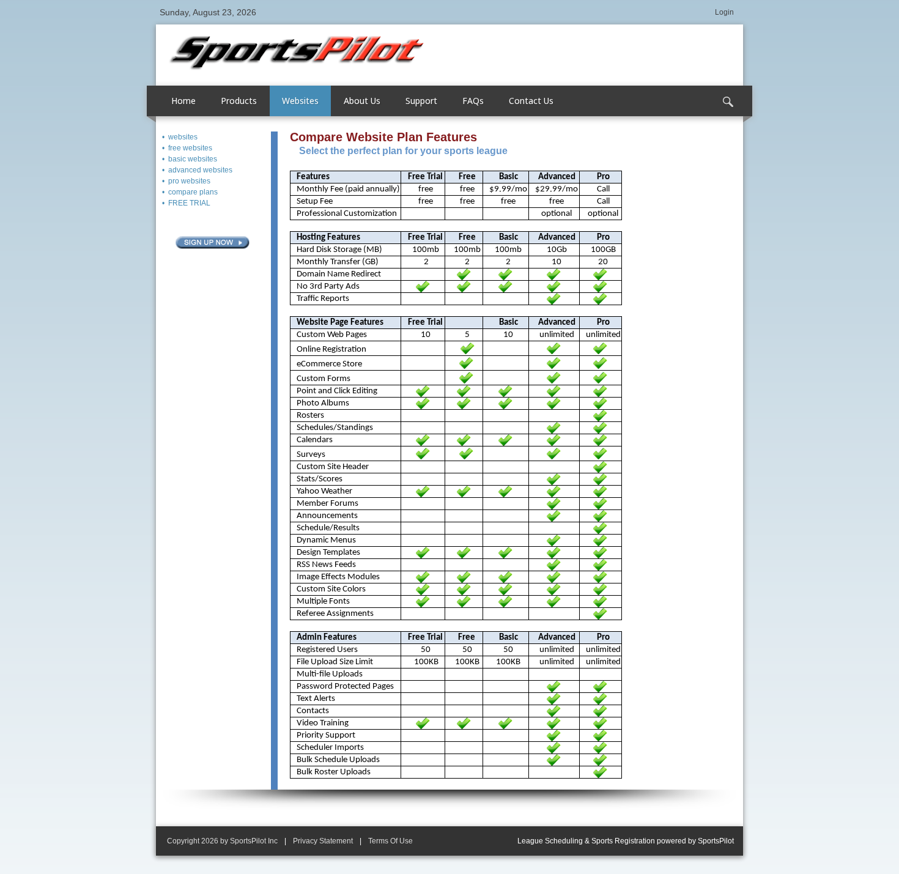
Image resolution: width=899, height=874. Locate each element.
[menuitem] (239, 101)
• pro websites (186, 181)
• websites (180, 137)
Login (724, 12)
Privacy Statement (323, 841)
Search (727, 102)
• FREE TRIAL (186, 203)
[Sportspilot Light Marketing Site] (296, 51)
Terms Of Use (390, 841)
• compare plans (190, 192)
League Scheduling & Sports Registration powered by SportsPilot (625, 841)
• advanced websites (197, 170)
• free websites (187, 148)
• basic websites (189, 159)
